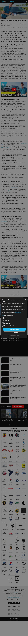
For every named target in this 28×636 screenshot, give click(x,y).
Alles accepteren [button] (14, 329)
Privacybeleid (18, 312)
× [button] (25, 299)
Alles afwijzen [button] (14, 332)
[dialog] (14, 318)
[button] (14, 336)
